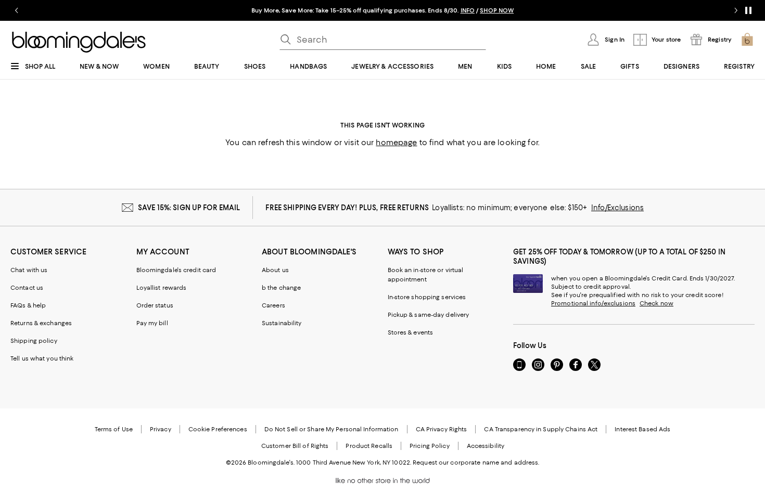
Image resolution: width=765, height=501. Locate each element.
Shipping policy (33, 340)
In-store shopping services (427, 297)
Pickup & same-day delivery (428, 314)
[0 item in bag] (747, 39)
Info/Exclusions (617, 207)
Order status (154, 305)
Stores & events (411, 332)
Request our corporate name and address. (476, 462)
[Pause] (748, 10)
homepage (396, 142)
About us (275, 270)
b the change (281, 287)
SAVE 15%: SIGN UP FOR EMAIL (189, 207)
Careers (273, 305)
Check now (656, 303)
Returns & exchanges (41, 323)
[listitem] (382, 10)
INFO (468, 10)
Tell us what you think (41, 358)
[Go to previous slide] (16, 10)
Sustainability (282, 323)
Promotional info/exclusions (593, 303)
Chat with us (28, 270)
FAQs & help (28, 305)
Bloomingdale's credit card (176, 270)
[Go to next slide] (736, 10)
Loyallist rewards (161, 287)
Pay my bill (152, 323)
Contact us (26, 287)
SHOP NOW (497, 10)
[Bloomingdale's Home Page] (78, 42)
